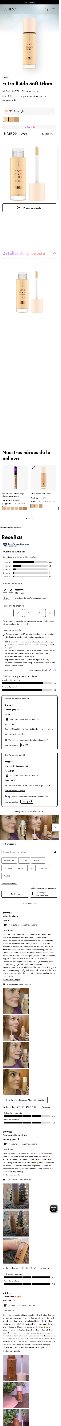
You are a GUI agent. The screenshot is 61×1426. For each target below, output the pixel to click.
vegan (6, 77)
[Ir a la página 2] (29, 518)
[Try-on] (34, 468)
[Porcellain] (12, 508)
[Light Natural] (16, 508)
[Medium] (16, 119)
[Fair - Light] (6, 119)
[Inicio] (11, 9)
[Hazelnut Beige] (21, 508)
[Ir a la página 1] (26, 518)
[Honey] (8, 508)
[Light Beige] (4, 508)
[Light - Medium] (11, 119)
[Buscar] (46, 9)
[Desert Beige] (25, 508)
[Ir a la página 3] (32, 518)
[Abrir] (53, 9)
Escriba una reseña (30, 90)
